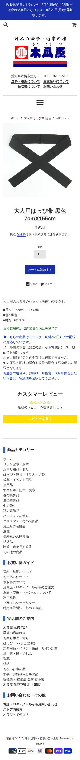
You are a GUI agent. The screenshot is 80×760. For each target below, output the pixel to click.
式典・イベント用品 (17, 480)
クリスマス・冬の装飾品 (20, 521)
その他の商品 (12, 552)
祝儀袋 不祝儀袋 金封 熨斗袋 (23, 679)
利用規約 (9, 597)
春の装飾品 (11, 495)
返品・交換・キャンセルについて (27, 592)
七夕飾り (9, 505)
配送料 (21, 234)
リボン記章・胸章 (16, 464)
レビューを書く (40, 419)
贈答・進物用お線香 (17, 547)
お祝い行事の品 (14, 669)
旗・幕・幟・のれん (17, 653)
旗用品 (8, 485)
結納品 (8, 541)
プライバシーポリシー (19, 603)
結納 (6, 664)
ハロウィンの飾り (16, 516)
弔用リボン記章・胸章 (19, 490)
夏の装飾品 (11, 500)
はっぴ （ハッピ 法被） (20, 643)
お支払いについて (16, 577)
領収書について (14, 582)
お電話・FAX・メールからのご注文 (28, 587)
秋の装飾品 (11, 510)
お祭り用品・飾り (16, 469)
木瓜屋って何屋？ (16, 714)
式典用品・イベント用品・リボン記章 (30, 648)
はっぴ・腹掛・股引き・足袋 (24, 474)
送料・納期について (17, 572)
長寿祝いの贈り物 (16, 536)
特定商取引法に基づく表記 (22, 608)
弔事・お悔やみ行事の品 (20, 674)
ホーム (8, 459)
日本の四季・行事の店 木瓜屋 (41, 738)
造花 (6, 531)
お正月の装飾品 (14, 526)
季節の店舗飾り (14, 633)
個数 (40, 246)
